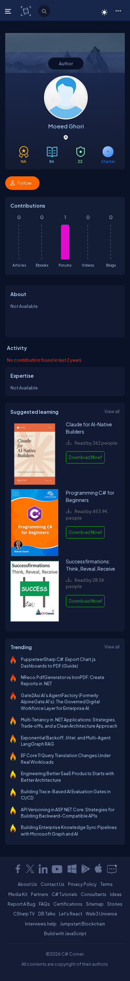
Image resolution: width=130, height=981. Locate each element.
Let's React (70, 913)
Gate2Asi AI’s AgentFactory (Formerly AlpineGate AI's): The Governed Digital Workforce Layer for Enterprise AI (60, 702)
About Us (27, 884)
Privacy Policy (82, 884)
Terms (106, 884)
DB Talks (46, 913)
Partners (39, 894)
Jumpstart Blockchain (82, 923)
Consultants (93, 894)
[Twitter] (30, 869)
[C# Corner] (26, 11)
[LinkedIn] (42, 869)
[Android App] (85, 869)
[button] (118, 10)
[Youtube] (57, 869)
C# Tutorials (64, 894)
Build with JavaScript (65, 933)
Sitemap (95, 904)
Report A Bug (21, 904)
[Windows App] (72, 869)
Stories (114, 904)
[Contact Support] (111, 869)
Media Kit (17, 894)
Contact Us (52, 884)
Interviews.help (41, 923)
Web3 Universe (101, 913)
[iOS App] (98, 869)
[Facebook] (18, 869)
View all (112, 411)
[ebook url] (34, 455)
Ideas (116, 894)
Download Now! (85, 457)
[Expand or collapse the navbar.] (9, 11)
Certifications (68, 904)
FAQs (44, 904)
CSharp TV (24, 913)
